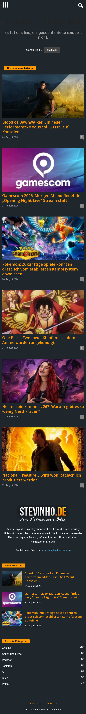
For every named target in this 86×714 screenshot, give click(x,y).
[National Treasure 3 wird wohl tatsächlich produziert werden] (43, 449)
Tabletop (7, 665)
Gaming (6, 647)
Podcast (7, 659)
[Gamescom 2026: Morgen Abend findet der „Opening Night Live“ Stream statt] (43, 170)
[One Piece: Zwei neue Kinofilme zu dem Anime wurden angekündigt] (43, 312)
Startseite (52, 50)
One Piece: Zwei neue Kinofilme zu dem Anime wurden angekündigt (38, 340)
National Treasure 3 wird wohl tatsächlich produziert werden (41, 478)
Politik (5, 684)
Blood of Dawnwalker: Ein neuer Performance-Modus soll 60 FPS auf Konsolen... (35, 127)
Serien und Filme (12, 653)
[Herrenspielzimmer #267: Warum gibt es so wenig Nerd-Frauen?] (43, 380)
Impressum (52, 703)
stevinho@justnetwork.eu (56, 550)
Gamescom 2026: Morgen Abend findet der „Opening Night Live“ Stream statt (42, 198)
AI (3, 671)
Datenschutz (34, 703)
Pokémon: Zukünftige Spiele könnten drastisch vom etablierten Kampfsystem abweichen (40, 269)
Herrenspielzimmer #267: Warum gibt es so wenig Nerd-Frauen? (43, 409)
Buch (5, 677)
